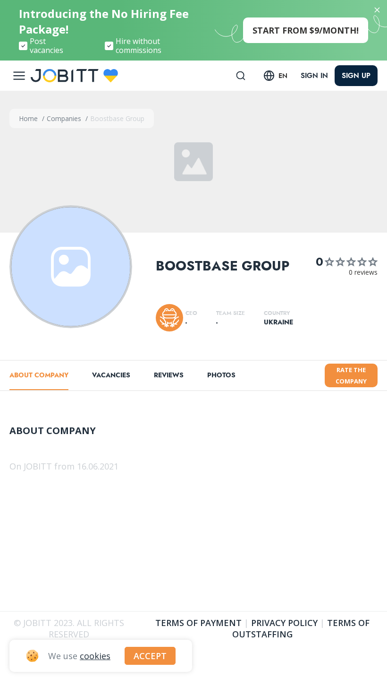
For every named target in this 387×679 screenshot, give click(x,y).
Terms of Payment (198, 622)
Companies (65, 118)
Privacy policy (284, 622)
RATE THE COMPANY (351, 375)
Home (29, 118)
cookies (95, 656)
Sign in (314, 75)
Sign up (356, 75)
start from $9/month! (305, 30)
